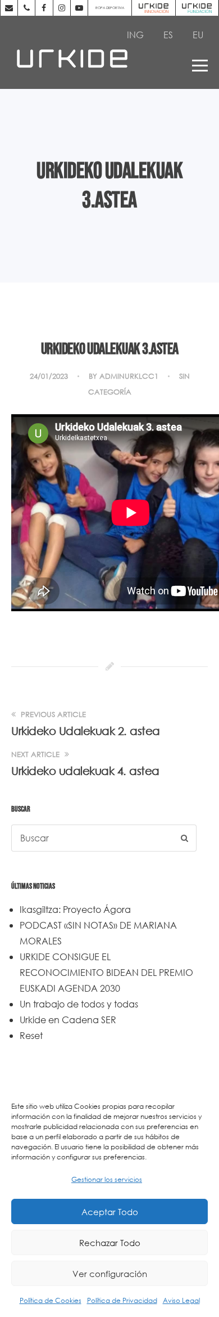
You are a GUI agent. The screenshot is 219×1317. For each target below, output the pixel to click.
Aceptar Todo (109, 1211)
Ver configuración (109, 1273)
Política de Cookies (50, 1300)
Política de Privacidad (122, 1300)
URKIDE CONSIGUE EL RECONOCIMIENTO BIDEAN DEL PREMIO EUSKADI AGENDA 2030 (106, 972)
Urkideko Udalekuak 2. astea (85, 730)
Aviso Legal (181, 1300)
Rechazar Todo (109, 1242)
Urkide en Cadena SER (68, 1019)
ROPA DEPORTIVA (109, 8)
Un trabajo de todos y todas (79, 1004)
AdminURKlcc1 (128, 376)
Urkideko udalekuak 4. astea (85, 770)
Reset (31, 1035)
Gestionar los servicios (106, 1179)
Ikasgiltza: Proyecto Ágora (75, 909)
